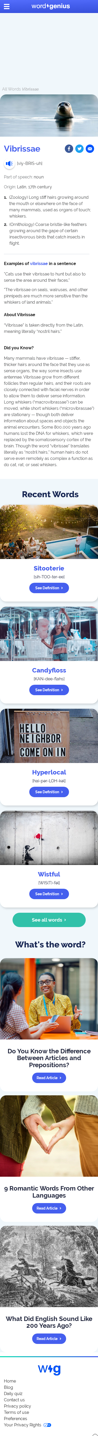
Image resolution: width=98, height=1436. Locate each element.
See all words (47, 920)
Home (10, 1381)
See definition (47, 588)
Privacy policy (17, 1406)
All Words (11, 89)
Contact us (14, 1399)
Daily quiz (13, 1393)
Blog (8, 1387)
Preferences (15, 1418)
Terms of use (16, 1412)
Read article (47, 1078)
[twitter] (79, 149)
